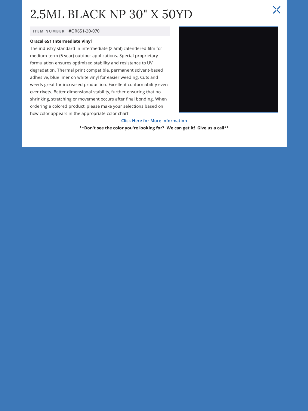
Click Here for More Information (154, 120)
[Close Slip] (276, 10)
